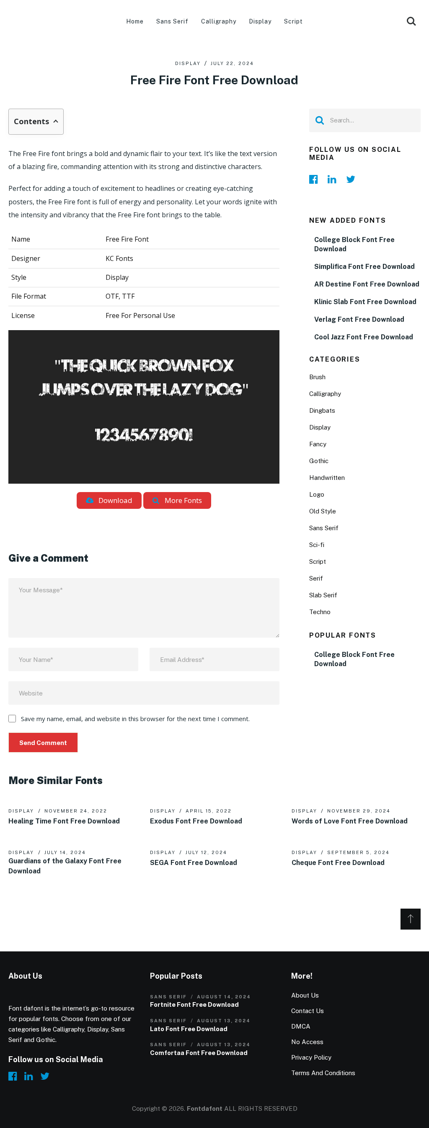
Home (135, 21)
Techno (320, 611)
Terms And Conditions (323, 1072)
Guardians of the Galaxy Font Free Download (64, 866)
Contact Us (307, 1010)
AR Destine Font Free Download (366, 284)
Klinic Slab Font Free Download (365, 302)
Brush (317, 376)
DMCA (300, 1026)
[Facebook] (316, 179)
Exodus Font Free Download (196, 821)
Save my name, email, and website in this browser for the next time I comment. (135, 718)
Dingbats (322, 410)
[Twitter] (352, 179)
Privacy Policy (311, 1057)
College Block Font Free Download (354, 244)
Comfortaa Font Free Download (199, 1052)
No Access (307, 1041)
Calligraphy (219, 21)
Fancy (317, 444)
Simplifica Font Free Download (364, 267)
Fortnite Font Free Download (194, 1004)
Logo (316, 494)
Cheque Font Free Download (338, 863)
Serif (316, 578)
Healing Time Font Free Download (64, 821)
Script (293, 21)
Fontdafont (204, 1108)
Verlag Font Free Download (359, 319)
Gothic (318, 460)
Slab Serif (323, 595)
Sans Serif (172, 21)
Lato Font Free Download (188, 1028)
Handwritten (327, 477)
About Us (305, 995)
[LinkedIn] (334, 179)
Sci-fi (316, 544)
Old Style (322, 511)
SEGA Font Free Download (193, 863)
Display (260, 21)
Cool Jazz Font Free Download (363, 337)
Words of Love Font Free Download (350, 821)
